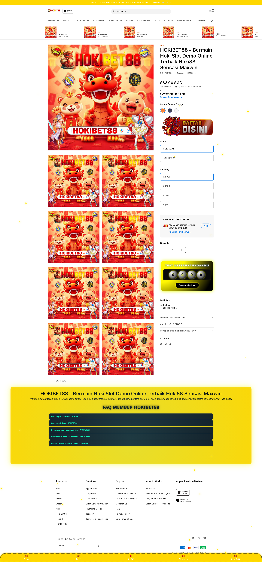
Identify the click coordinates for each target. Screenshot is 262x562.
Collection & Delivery (126, 494)
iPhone (59, 499)
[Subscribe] (98, 546)
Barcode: (181, 73)
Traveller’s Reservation (97, 519)
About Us (150, 489)
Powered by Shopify (197, 552)
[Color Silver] (176, 110)
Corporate (91, 494)
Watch (59, 504)
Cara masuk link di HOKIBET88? (64, 423)
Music (59, 509)
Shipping (176, 87)
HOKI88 (129, 20)
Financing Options (95, 509)
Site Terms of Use (124, 519)
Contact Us (121, 504)
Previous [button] (49, 2)
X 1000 (166, 186)
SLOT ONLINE (115, 20)
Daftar (131, 559)
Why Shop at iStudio (156, 499)
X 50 (165, 204)
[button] (53, 20)
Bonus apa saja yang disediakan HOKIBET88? (70, 430)
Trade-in (90, 514)
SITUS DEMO (99, 20)
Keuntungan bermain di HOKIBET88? (67, 417)
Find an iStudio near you (158, 494)
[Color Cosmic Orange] (163, 110)
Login (78, 559)
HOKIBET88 (53, 20)
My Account (122, 489)
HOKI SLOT (68, 20)
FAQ (118, 509)
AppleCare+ (91, 489)
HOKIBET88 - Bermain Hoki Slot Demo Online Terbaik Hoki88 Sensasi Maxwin (131, 2)
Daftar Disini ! (165, 2)
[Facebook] (162, 345)
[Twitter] (166, 345)
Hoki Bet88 (61, 514)
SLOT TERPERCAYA (146, 20)
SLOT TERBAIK (184, 20)
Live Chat (235, 559)
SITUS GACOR (166, 20)
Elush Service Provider (97, 504)
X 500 (166, 195)
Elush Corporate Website (158, 504)
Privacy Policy (123, 514)
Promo (26, 559)
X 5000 (166, 176)
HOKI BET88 (83, 20)
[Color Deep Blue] (170, 110)
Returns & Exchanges (126, 499)
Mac (58, 489)
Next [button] (213, 2)
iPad (58, 494)
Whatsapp (183, 559)
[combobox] (141, 11)
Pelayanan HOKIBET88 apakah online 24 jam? (70, 437)
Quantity (164, 243)
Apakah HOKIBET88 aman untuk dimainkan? (70, 443)
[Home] (54, 10)
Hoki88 (59, 519)
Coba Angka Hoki (187, 285)
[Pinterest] (171, 345)
